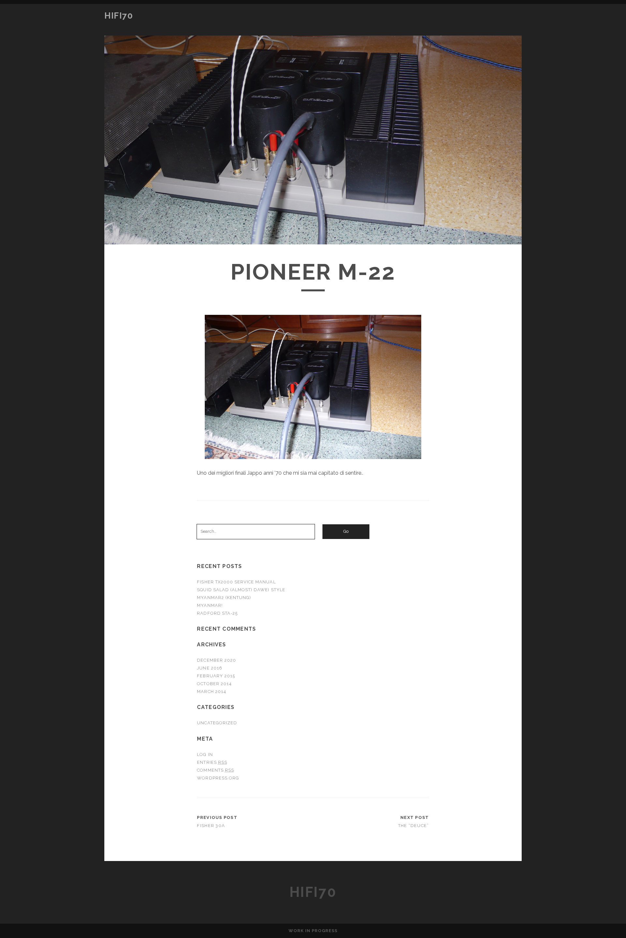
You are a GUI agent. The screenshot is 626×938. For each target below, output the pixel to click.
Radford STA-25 (217, 613)
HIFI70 (118, 16)
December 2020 (216, 660)
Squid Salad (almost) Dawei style (241, 589)
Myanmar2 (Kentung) (224, 597)
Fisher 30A (211, 825)
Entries (212, 762)
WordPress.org (218, 778)
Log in (205, 754)
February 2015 (216, 675)
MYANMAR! (209, 605)
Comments (215, 770)
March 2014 (211, 691)
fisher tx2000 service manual (236, 581)
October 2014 (214, 683)
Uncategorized (217, 722)
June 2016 (209, 668)
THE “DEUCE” (413, 825)
